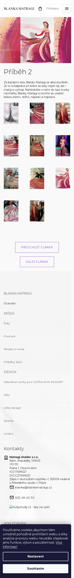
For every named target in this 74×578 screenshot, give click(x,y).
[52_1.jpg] (11, 113)
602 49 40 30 (24, 497)
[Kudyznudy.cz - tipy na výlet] (29, 507)
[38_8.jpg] (37, 210)
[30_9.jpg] (63, 113)
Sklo (7, 395)
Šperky (9, 420)
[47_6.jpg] (37, 145)
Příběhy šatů (13, 362)
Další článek (37, 262)
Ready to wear (14, 349)
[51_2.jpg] (11, 145)
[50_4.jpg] (11, 210)
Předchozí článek (37, 247)
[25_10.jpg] (63, 145)
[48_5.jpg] (37, 113)
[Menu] (67, 8)
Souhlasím (35, 568)
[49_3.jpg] (11, 178)
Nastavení (36, 556)
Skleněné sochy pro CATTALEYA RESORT (33, 382)
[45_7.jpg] (37, 178)
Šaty (7, 323)
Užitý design (12, 408)
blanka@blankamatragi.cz (33, 487)
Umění (8, 433)
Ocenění (10, 303)
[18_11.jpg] (63, 178)
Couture (10, 336)
